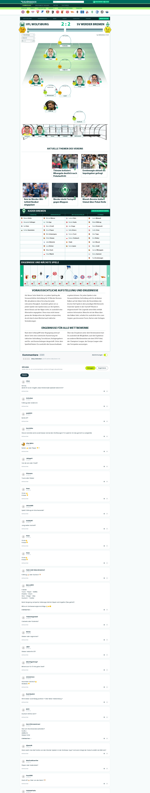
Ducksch (79, 122)
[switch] (106, 355)
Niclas (96, 222)
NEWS (54, 18)
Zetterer (27, 136)
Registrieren (102, 368)
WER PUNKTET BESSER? (42, 5)
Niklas (49, 250)
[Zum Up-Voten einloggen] (107, 391)
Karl (26, 226)
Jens (72, 226)
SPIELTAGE (24, 8)
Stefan (29, 230)
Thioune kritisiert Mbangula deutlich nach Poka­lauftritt (65, 173)
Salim (96, 242)
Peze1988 (29, 775)
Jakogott (29, 458)
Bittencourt (50, 95)
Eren (95, 238)
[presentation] (22, 275)
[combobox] (28, 35)
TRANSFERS (79, 8)
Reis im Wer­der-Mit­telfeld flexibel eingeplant (34, 202)
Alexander (29, 222)
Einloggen (90, 368)
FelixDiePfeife (31, 790)
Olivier (50, 238)
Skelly (72, 230)
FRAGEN (88, 18)
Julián (50, 242)
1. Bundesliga (26, 5)
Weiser (36, 85)
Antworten (25, 391)
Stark (39, 136)
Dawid (97, 226)
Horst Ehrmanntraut (33, 724)
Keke (95, 234)
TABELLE (32, 8)
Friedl (79, 59)
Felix (48, 222)
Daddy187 (29, 521)
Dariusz (74, 238)
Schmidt (65, 136)
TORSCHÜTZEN (42, 8)
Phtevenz (29, 473)
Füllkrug (50, 111)
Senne (72, 246)
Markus (28, 218)
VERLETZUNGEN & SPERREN (65, 8)
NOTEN (55, 5)
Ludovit (72, 218)
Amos (50, 230)
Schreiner (29, 398)
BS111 (27, 709)
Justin (96, 218)
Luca (50, 246)
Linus (28, 381)
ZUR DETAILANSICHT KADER (100, 211)
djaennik (29, 745)
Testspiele (65, 5)
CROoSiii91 (29, 505)
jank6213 (29, 413)
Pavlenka (65, 46)
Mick (51, 234)
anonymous (30, 677)
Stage (79, 86)
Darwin (72, 222)
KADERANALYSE (42, 18)
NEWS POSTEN (104, 18)
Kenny (96, 254)
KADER (65, 18)
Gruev (52, 136)
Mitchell (50, 218)
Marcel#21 (30, 585)
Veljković (65, 70)
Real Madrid (30, 694)
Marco (50, 226)
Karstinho (29, 428)
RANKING (51, 8)
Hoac (28, 488)
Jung (94, 85)
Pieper (50, 59)
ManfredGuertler (32, 760)
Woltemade (77, 136)
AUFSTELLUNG (27, 18)
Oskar (50, 254)
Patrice (72, 234)
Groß (65, 96)
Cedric (95, 230)
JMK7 (28, 647)
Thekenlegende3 (32, 617)
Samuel (97, 250)
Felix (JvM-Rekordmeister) (35, 570)
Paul (97, 258)
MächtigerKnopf (32, 662)
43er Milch (29, 443)
